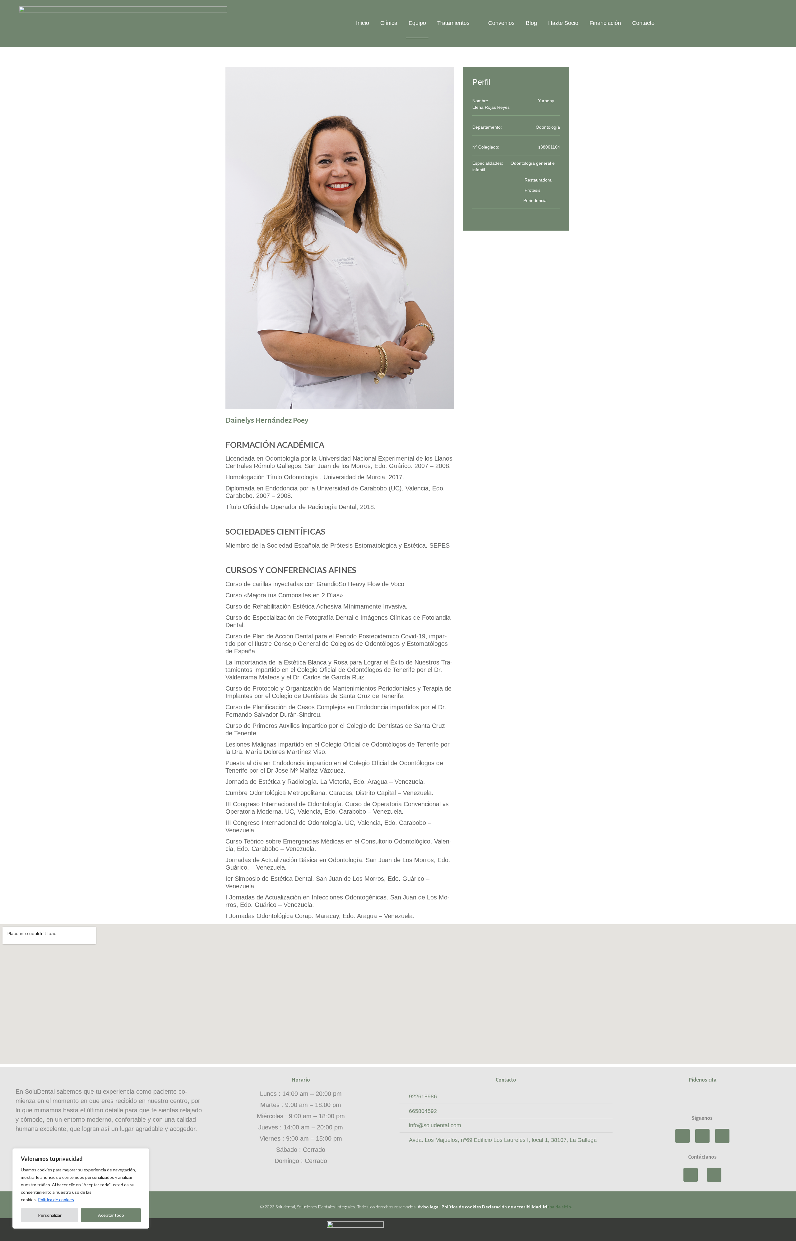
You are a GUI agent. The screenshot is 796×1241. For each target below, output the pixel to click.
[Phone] (714, 1175)
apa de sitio (557, 1206)
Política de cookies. (462, 1206)
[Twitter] (722, 1136)
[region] (80, 1188)
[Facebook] (682, 1136)
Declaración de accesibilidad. (512, 1206)
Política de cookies (56, 1199)
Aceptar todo (111, 1215)
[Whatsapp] (690, 1175)
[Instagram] (702, 1136)
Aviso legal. (430, 1206)
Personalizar (50, 1215)
